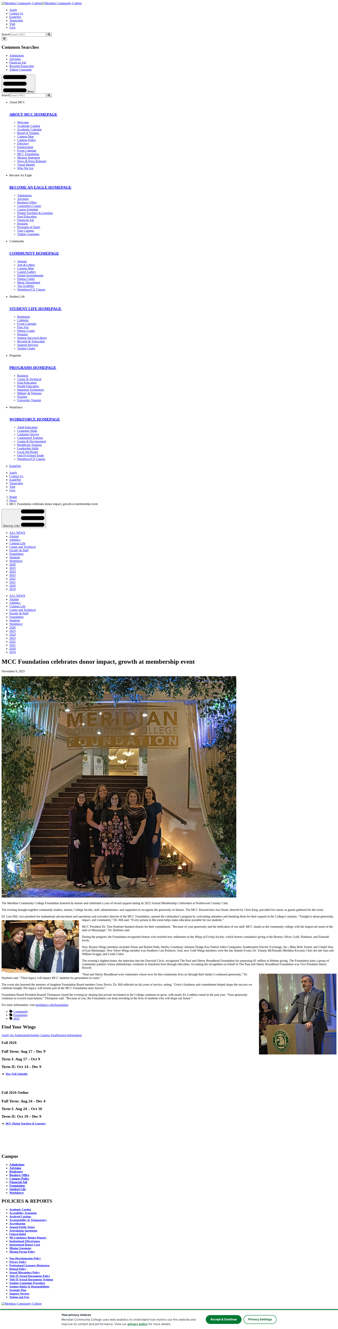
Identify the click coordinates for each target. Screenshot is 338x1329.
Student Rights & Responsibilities (29, 1286)
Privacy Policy (17, 1262)
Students (14, 557)
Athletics (14, 539)
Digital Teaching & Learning (35, 213)
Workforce (15, 561)
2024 (12, 571)
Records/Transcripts (21, 66)
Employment (25, 147)
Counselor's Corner (29, 206)
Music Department (28, 282)
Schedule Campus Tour (42, 1035)
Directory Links (12, 525)
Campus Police (26, 140)
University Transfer (29, 400)
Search (6, 34)
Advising (15, 59)
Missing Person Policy (22, 1251)
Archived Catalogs (20, 1216)
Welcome (23, 122)
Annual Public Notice (22, 1227)
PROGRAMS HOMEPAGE (32, 367)
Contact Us (16, 13)
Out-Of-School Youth (30, 455)
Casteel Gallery (26, 272)
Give (12, 27)
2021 (12, 582)
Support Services (27, 345)
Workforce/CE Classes (31, 289)
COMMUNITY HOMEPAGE (34, 253)
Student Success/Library (32, 337)
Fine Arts (23, 327)
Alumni (22, 261)
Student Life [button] (17, 296)
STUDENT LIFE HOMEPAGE (35, 308)
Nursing (22, 396)
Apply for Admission (15, 1035)
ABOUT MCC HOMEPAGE (33, 114)
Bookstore (23, 316)
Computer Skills (27, 430)
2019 (12, 589)
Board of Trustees (28, 133)
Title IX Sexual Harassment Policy (29, 1276)
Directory (23, 143)
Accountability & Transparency (28, 1220)
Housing (22, 223)
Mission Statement (28, 157)
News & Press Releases (31, 161)
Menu (30, 91)
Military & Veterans (29, 393)
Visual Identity (26, 164)
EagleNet (15, 17)
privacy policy (138, 1324)
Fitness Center (26, 279)
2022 (12, 578)
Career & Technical (29, 379)
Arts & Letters (26, 265)
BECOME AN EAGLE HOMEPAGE (40, 187)
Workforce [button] (15, 407)
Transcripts (16, 20)
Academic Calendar (29, 129)
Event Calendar (26, 150)
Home (13, 497)
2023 (12, 575)
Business (22, 375)
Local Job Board (27, 452)
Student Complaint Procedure (27, 1283)
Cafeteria (22, 320)
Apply (13, 10)
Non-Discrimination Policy (25, 1258)
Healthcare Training (29, 445)
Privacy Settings (260, 1319)
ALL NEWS (17, 532)
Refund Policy (17, 1269)
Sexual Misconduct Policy (24, 1272)
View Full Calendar (16, 1073)
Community (20, 1011)
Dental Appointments (30, 275)
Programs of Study (28, 227)
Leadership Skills (28, 448)
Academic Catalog (28, 126)
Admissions (16, 55)
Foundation (16, 554)
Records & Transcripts (31, 341)
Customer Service (28, 434)
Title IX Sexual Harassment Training (31, 1279)
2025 (12, 568)
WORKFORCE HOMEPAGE (34, 419)
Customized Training (30, 437)
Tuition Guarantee (20, 69)
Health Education (28, 386)
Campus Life (17, 543)
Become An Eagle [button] (20, 175)
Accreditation (17, 1223)
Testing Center (26, 348)
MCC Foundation (28, 154)
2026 (12, 564)
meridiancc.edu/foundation (51, 1005)
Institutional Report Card (24, 1244)
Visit (12, 24)
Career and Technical (22, 546)
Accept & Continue (223, 1319)
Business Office (27, 202)
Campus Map (25, 136)
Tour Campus (25, 230)
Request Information (69, 1035)
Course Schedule (27, 209)
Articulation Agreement (23, 1230)
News (13, 500)
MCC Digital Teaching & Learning (25, 1123)
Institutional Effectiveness (24, 1241)
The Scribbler (25, 286)
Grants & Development (31, 441)
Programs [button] (15, 355)
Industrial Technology (30, 389)
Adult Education (27, 427)
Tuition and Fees (19, 1297)
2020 (12, 585)
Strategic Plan (17, 1290)
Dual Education (27, 216)
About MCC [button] (17, 102)
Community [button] (16, 241)
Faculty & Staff (18, 550)
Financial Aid (17, 62)
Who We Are (25, 168)
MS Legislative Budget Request (27, 1237)
